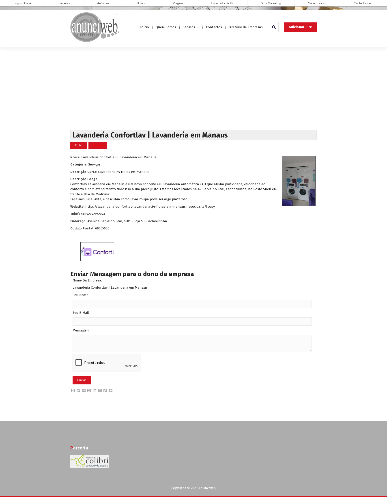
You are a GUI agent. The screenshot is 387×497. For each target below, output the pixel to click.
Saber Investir (317, 3)
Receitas (64, 3)
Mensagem (81, 330)
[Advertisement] (193, 96)
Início (144, 27)
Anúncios (103, 3)
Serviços (189, 27)
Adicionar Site (300, 27)
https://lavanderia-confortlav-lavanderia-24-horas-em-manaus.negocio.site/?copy (150, 207)
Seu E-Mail (81, 313)
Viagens (178, 3)
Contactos (214, 27)
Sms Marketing (271, 3)
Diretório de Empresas (246, 27)
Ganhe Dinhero (363, 3)
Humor (141, 3)
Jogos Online (22, 3)
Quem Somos (166, 27)
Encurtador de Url (222, 3)
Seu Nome (80, 295)
